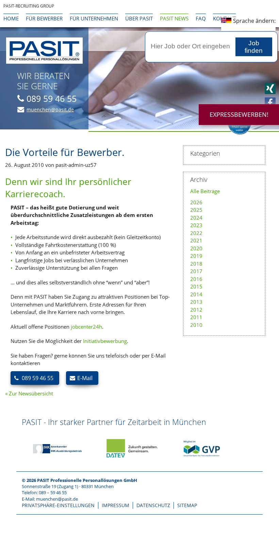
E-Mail (85, 378)
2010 (196, 324)
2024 (196, 217)
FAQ (201, 18)
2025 (196, 209)
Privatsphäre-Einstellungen (58, 505)
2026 (196, 202)
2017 (196, 271)
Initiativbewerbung (105, 341)
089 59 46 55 (52, 98)
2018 (196, 263)
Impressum (115, 505)
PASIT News (174, 18)
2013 (196, 301)
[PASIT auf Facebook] (270, 102)
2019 (196, 255)
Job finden (254, 47)
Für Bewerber (44, 18)
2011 (196, 317)
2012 (196, 309)
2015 (196, 286)
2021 (196, 240)
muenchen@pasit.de (50, 109)
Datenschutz (153, 505)
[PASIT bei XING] (270, 88)
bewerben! (239, 114)
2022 (196, 233)
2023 (196, 225)
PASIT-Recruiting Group (28, 6)
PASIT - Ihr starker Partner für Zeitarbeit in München (114, 422)
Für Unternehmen (94, 18)
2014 (196, 294)
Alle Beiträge (205, 191)
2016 (196, 279)
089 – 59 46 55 (53, 492)
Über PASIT (139, 18)
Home (11, 18)
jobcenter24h (86, 326)
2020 (196, 248)
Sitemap (187, 505)
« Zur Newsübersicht (29, 393)
